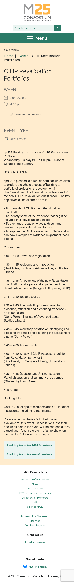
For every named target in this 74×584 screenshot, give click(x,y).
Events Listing (35, 488)
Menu (40, 38)
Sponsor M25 (35, 506)
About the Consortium (35, 479)
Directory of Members (35, 497)
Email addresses (35, 542)
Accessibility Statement (35, 516)
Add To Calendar (27, 115)
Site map (35, 520)
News (35, 484)
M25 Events (18, 139)
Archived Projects (35, 525)
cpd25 (35, 502)
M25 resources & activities (35, 493)
